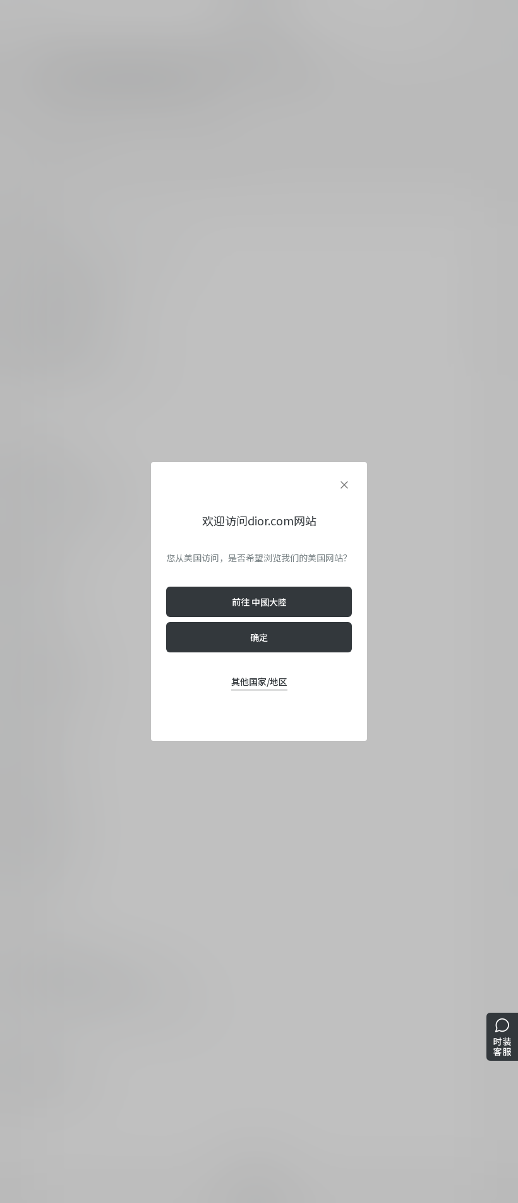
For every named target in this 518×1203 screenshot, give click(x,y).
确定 (259, 637)
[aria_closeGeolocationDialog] (344, 484)
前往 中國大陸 (259, 601)
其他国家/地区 (259, 681)
